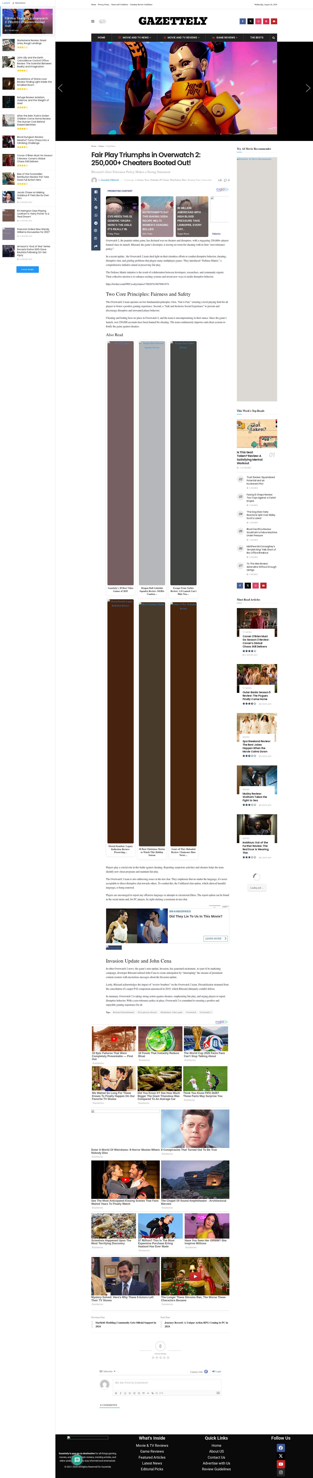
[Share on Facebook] (95, 192)
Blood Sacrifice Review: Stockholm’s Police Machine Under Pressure (262, 532)
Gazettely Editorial (110, 179)
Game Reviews (225, 37)
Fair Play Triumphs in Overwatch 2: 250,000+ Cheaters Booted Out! (26, 22)
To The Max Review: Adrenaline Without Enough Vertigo (261, 567)
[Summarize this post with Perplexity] (95, 239)
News (147, 179)
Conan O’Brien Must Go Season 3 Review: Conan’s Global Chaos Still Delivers (34, 158)
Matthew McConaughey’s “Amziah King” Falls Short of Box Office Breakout (261, 549)
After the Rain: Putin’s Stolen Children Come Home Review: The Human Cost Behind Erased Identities (34, 120)
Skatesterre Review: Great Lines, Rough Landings (31, 42)
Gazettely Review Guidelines (141, 4)
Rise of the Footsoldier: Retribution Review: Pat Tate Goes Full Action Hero (33, 176)
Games (101, 146)
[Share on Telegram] (95, 223)
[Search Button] (273, 38)
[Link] (152, 1393)
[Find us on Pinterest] (266, 21)
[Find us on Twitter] (250, 21)
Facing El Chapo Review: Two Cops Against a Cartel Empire (261, 498)
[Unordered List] (139, 1393)
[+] (161, 1393)
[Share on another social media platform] (95, 246)
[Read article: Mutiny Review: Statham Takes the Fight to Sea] (257, 779)
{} (157, 1393)
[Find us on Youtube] (274, 21)
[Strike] (129, 1393)
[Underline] (125, 1393)
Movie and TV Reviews (182, 37)
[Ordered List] (134, 1393)
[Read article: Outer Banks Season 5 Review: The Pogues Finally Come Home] (257, 678)
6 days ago (266, 805)
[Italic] (120, 1393)
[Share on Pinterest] (95, 207)
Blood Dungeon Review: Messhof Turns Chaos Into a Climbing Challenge (33, 140)
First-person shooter (147, 1012)
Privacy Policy (103, 4)
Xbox (184, 179)
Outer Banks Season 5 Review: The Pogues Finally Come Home (257, 695)
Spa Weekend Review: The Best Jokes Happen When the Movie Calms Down (257, 746)
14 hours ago (250, 655)
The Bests (256, 37)
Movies (246, 737)
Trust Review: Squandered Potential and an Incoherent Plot (261, 480)
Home (93, 4)
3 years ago (129, 179)
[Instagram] (281, 1472)
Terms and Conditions (119, 4)
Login (218, 1371)
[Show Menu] (92, 21)
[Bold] (116, 1393)
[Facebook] (281, 1448)
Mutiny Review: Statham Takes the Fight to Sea (255, 797)
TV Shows (247, 632)
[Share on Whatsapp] (95, 215)
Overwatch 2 (206, 1012)
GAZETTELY (172, 21)
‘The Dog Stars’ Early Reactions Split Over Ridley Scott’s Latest (261, 515)
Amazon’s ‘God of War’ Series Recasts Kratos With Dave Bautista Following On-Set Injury (33, 251)
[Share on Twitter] (95, 200)
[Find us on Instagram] (258, 21)
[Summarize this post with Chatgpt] (95, 231)
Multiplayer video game (171, 1012)
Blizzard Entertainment (123, 1012)
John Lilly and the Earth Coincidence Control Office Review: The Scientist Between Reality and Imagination (34, 62)
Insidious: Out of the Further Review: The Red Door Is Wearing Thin (256, 847)
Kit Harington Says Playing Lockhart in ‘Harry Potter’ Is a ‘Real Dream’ (33, 213)
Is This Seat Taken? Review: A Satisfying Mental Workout (250, 457)
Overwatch (191, 1012)
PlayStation (111, 146)
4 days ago (266, 704)
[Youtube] (281, 1464)
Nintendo (154, 179)
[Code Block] (148, 1393)
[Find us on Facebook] (243, 21)
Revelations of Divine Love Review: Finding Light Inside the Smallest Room (34, 81)
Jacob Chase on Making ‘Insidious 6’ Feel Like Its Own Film (33, 195)
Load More (27, 269)
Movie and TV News (136, 37)
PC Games (164, 179)
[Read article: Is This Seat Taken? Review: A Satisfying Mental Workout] (257, 433)
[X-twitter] (281, 1456)
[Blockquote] (143, 1393)
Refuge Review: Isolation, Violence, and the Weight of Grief (33, 100)
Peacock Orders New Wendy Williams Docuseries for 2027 (33, 231)
